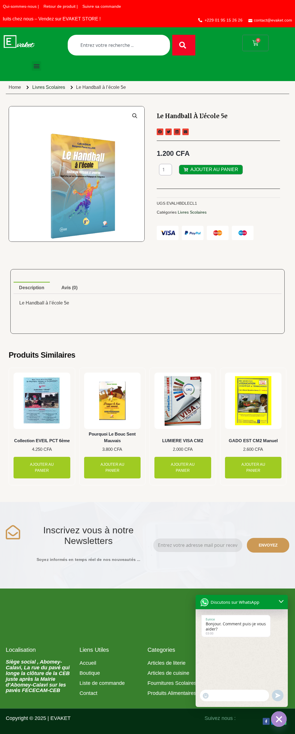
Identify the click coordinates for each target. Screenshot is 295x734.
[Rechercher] (183, 45)
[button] (36, 66)
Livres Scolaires (48, 87)
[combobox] (119, 45)
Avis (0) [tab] (69, 287)
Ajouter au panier (214, 169)
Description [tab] (31, 287)
